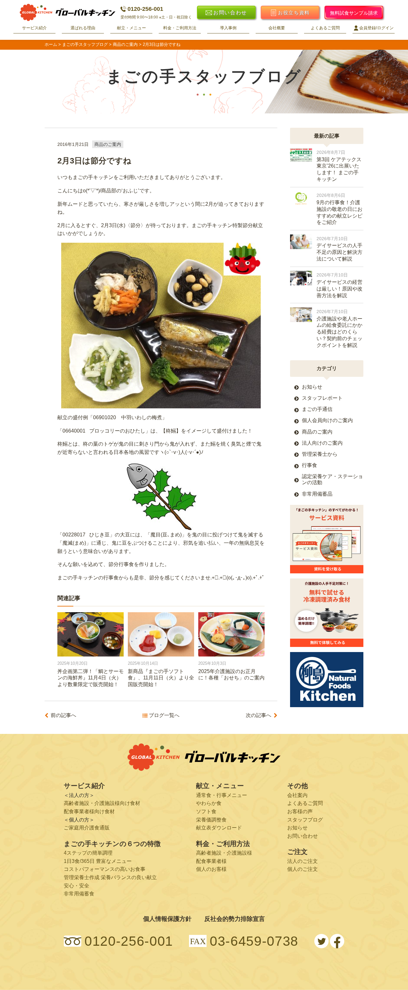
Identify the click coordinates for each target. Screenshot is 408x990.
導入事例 (228, 27)
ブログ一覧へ (164, 715)
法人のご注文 (302, 861)
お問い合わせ (302, 836)
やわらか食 (209, 803)
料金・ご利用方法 (179, 27)
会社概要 (276, 27)
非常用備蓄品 (317, 494)
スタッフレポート (322, 398)
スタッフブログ (305, 819)
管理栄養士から (320, 454)
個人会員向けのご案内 (327, 420)
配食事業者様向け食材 (89, 811)
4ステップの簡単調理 (88, 853)
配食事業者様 (211, 861)
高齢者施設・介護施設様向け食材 (102, 803)
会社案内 (297, 795)
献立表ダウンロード (219, 827)
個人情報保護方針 (167, 918)
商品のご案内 (107, 144)
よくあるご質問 (325, 27)
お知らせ (312, 387)
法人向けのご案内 (322, 443)
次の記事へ (258, 715)
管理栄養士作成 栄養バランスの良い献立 (110, 877)
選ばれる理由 (82, 27)
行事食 (309, 465)
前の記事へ (63, 715)
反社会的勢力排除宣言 (234, 918)
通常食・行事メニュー (221, 795)
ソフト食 (206, 811)
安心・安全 (76, 885)
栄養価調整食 (211, 819)
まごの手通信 (317, 409)
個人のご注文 (302, 869)
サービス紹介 (34, 27)
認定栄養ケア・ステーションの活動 (332, 479)
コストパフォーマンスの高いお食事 (104, 869)
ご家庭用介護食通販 (87, 827)
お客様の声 (300, 811)
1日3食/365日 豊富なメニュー (98, 861)
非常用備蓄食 (79, 893)
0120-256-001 (145, 9)
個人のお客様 (211, 869)
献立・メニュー (131, 27)
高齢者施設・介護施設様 (224, 853)
